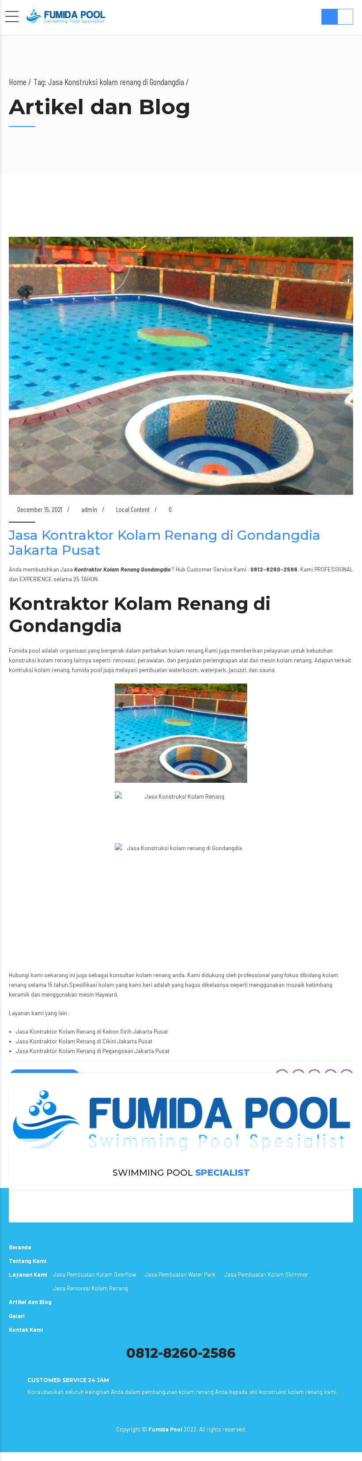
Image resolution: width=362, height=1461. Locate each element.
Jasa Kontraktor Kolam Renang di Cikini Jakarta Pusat (84, 1041)
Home (17, 81)
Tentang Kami (27, 1260)
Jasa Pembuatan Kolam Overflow (94, 1274)
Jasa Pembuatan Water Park (180, 1274)
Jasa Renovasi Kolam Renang (90, 1288)
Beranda (20, 1247)
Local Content (133, 509)
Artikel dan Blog (30, 1301)
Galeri (16, 1315)
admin (89, 509)
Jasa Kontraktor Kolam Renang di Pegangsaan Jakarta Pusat (93, 1050)
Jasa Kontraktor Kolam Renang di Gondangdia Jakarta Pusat (165, 543)
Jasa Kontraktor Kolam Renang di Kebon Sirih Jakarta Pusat (92, 1031)
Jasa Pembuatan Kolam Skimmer (266, 1274)
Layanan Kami (28, 1274)
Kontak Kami (26, 1329)
